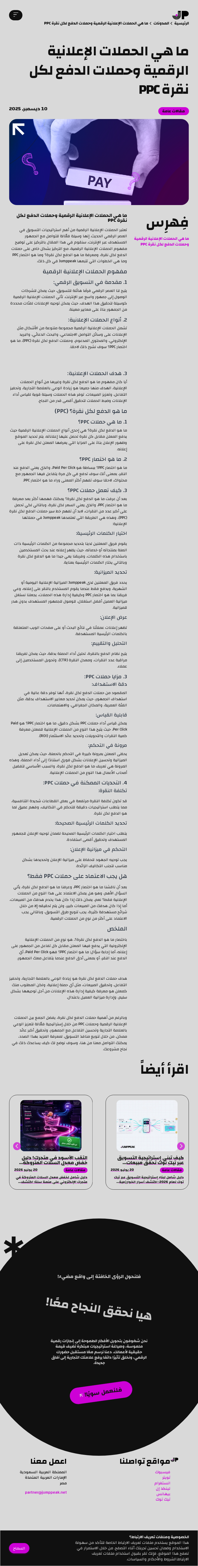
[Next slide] (17, 1146)
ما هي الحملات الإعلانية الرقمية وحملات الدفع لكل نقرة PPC (161, 241)
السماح (19, 1548)
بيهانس (163, 1493)
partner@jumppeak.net (46, 1492)
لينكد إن (163, 1488)
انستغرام (162, 1483)
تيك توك (163, 1499)
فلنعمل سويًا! (103, 1392)
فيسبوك (162, 1472)
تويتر (166, 1477)
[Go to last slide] (181, 1146)
